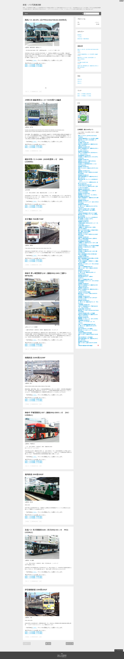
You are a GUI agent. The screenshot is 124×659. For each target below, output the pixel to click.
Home (26, 13)
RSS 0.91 (80, 79)
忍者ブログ (64, 656)
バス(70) (79, 36)
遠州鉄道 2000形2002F (34, 474)
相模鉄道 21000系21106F (35, 358)
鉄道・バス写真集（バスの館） (34, 66)
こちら (34, 60)
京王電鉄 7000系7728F (34, 219)
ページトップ (119, 650)
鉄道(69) (79, 34)
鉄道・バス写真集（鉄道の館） (34, 64)
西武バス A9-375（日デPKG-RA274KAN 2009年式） (46, 20)
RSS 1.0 (79, 81)
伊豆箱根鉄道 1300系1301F (36, 590)
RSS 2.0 (79, 83)
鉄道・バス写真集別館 (32, 5)
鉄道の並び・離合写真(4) (83, 38)
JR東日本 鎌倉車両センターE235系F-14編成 (43, 100)
